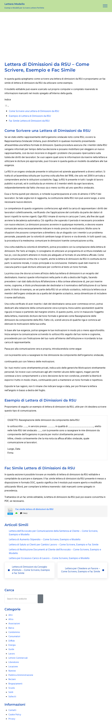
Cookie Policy (14, 714)
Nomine (12, 671)
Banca (11, 628)
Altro (10, 619)
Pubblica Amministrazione (20, 675)
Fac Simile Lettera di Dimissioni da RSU (29, 121)
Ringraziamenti (15, 684)
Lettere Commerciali (18, 658)
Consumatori (14, 636)
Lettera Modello (15, 3)
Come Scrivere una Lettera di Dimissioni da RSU (34, 111)
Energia (11, 645)
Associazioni (14, 623)
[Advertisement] (56, 33)
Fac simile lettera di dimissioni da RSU (34, 509)
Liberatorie (13, 662)
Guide (11, 649)
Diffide (11, 641)
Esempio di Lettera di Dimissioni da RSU (30, 116)
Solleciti (12, 696)
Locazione (13, 666)
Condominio (14, 632)
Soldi (10, 692)
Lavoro (11, 654)
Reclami (12, 679)
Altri (10, 615)
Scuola (11, 688)
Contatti (12, 710)
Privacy (11, 719)
